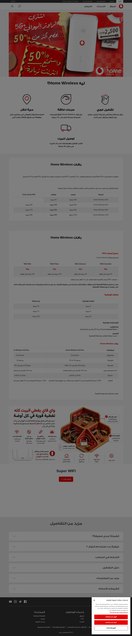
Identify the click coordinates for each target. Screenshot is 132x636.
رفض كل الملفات (111, 622)
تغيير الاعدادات (111, 628)
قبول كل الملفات (111, 617)
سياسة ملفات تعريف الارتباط (119, 612)
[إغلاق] (94, 600)
